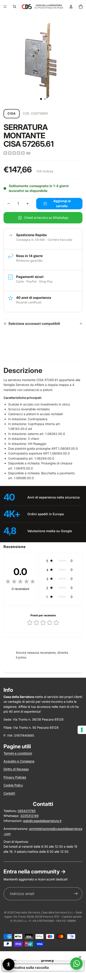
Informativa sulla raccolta (27, 967)
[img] (14, 153)
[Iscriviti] (75, 893)
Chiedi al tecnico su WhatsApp (46, 217)
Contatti (9, 793)
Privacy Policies (15, 777)
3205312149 (29, 816)
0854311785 (27, 811)
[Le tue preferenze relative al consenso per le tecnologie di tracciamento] (82, 730)
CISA (11, 113)
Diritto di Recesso (16, 769)
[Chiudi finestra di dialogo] (80, 957)
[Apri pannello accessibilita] (9, 964)
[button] (61, 561)
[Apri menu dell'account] (71, 6)
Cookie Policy (13, 785)
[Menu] (5, 7)
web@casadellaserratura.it (42, 821)
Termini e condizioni (18, 753)
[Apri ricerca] (14, 6)
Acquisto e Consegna (19, 761)
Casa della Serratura (27, 912)
